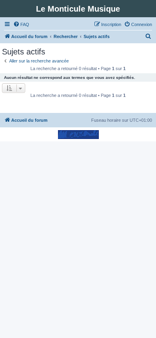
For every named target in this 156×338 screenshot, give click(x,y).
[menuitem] (21, 24)
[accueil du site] (78, 134)
